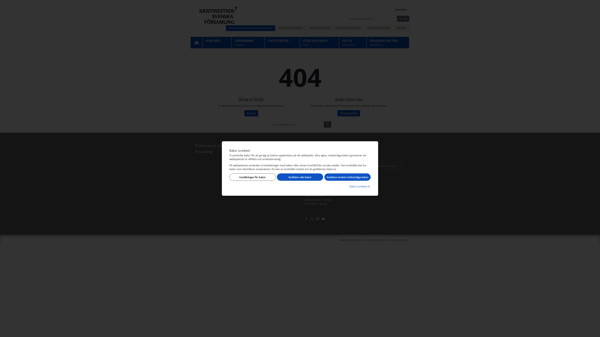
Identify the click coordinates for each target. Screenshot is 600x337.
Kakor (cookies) (360, 186)
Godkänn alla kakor (300, 177)
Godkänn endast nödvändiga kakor (347, 177)
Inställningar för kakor (252, 177)
